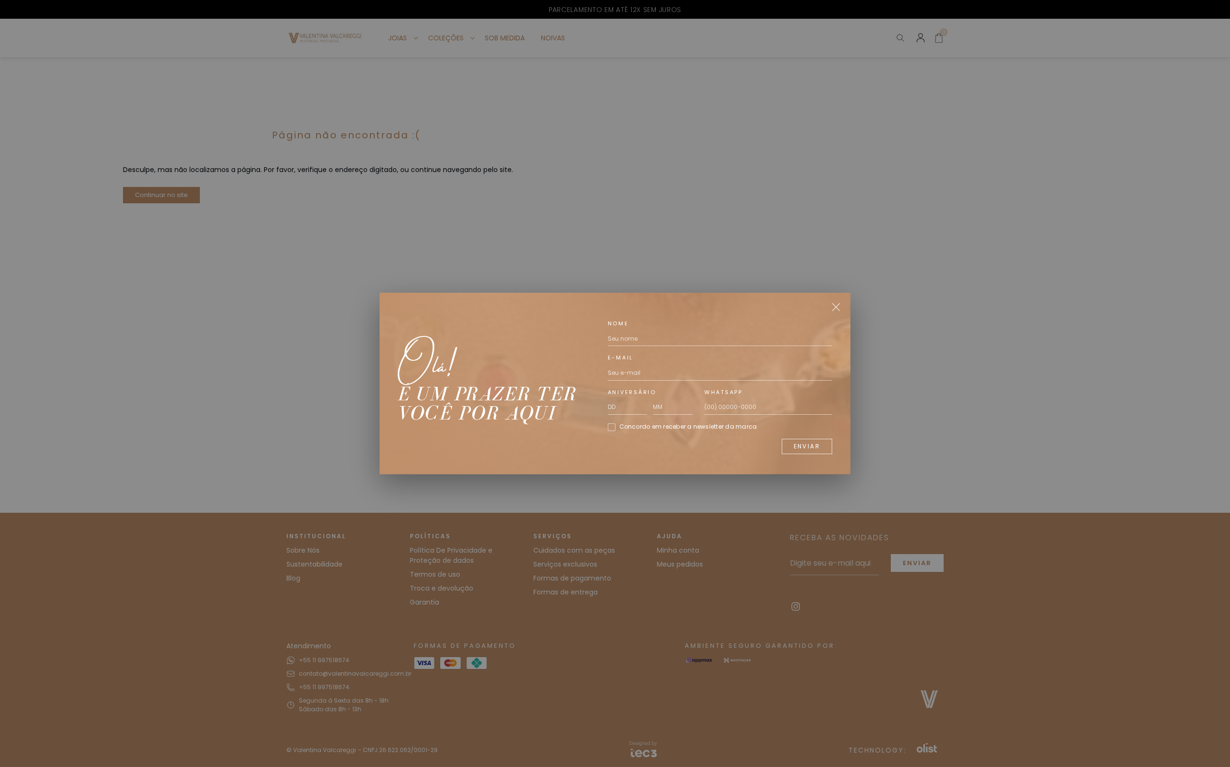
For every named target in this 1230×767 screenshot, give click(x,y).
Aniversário (632, 392)
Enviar (807, 446)
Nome (618, 323)
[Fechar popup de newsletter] (836, 307)
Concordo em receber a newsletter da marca (688, 426)
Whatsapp (723, 392)
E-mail (621, 357)
